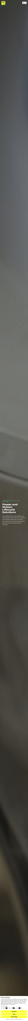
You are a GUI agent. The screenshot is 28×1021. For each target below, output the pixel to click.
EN (25, 2)
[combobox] (24, 3)
